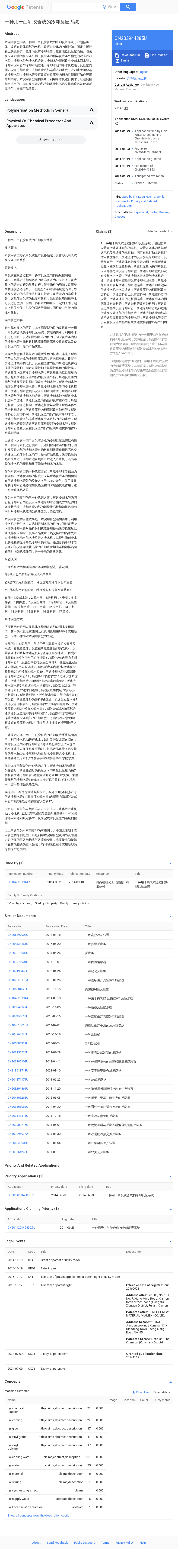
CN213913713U (18, 1070)
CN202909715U (18, 1124)
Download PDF (130, 55)
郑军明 (131, 78)
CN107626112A (18, 980)
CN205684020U (18, 989)
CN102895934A (18, 1134)
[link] (18, 1410)
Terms (105, 1542)
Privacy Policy (125, 1542)
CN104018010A (18, 1025)
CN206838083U (18, 1143)
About (36, 1542)
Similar (125, 60)
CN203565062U (18, 1106)
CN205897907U (18, 934)
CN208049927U (18, 1007)
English (143, 72)
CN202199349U (18, 971)
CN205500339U (18, 1043)
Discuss (119, 216)
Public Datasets (84, 1542)
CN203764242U (18, 1152)
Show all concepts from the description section (39, 1515)
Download (143, 1392)
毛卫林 (142, 78)
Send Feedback (57, 1542)
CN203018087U (18, 953)
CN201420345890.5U (21, 1195)
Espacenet (141, 212)
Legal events (146, 196)
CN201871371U (18, 1079)
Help (143, 1542)
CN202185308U (18, 1061)
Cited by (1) (129, 196)
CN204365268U (18, 1097)
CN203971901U (18, 962)
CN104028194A (18, 882)
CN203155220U (18, 1052)
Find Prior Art (159, 55)
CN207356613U (18, 1016)
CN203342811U (18, 1115)
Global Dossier (159, 212)
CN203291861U (18, 1088)
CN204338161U (18, 944)
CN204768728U (18, 1034)
